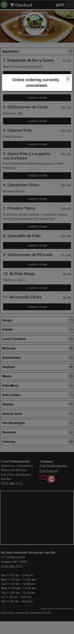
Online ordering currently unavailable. (35, 82)
